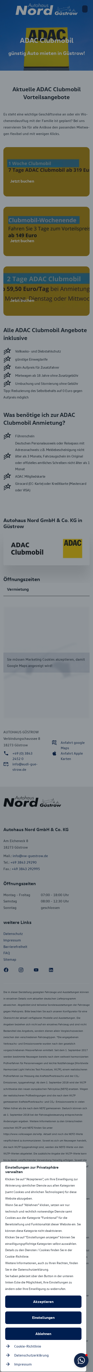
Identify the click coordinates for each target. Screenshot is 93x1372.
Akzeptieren (43, 1301)
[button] (81, 1360)
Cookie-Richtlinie (27, 1346)
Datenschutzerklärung (31, 1355)
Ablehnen (43, 1333)
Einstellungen (43, 1317)
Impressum (23, 1364)
